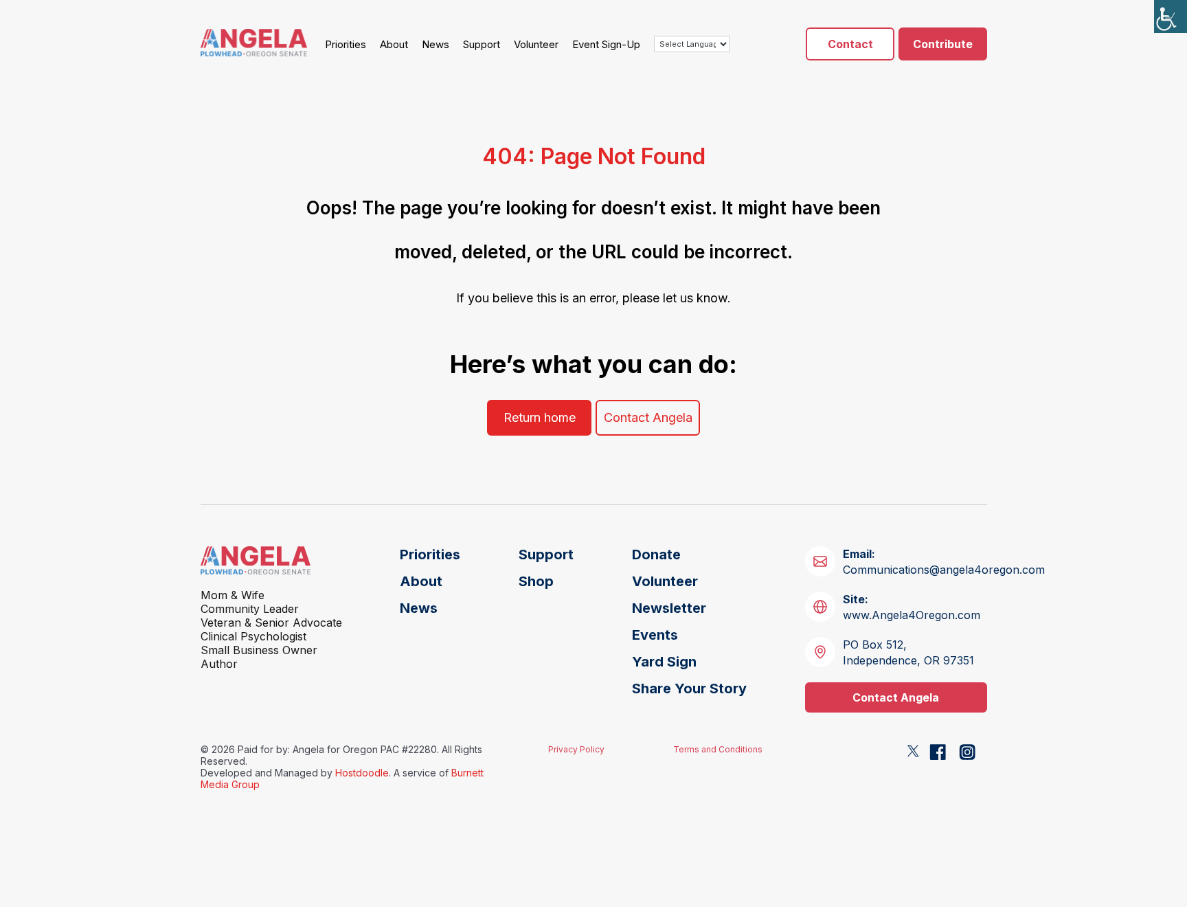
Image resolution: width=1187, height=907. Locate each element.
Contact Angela (648, 417)
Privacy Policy (576, 749)
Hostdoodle (362, 773)
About (394, 44)
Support (481, 44)
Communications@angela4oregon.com (944, 561)
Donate (656, 554)
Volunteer (536, 44)
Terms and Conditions (717, 749)
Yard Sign (664, 661)
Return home (540, 417)
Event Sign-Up (606, 44)
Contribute (943, 44)
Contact (850, 44)
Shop (536, 581)
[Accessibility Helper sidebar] (1170, 16)
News (435, 44)
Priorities (345, 44)
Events (655, 635)
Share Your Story (689, 688)
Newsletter (669, 608)
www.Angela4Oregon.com (911, 607)
